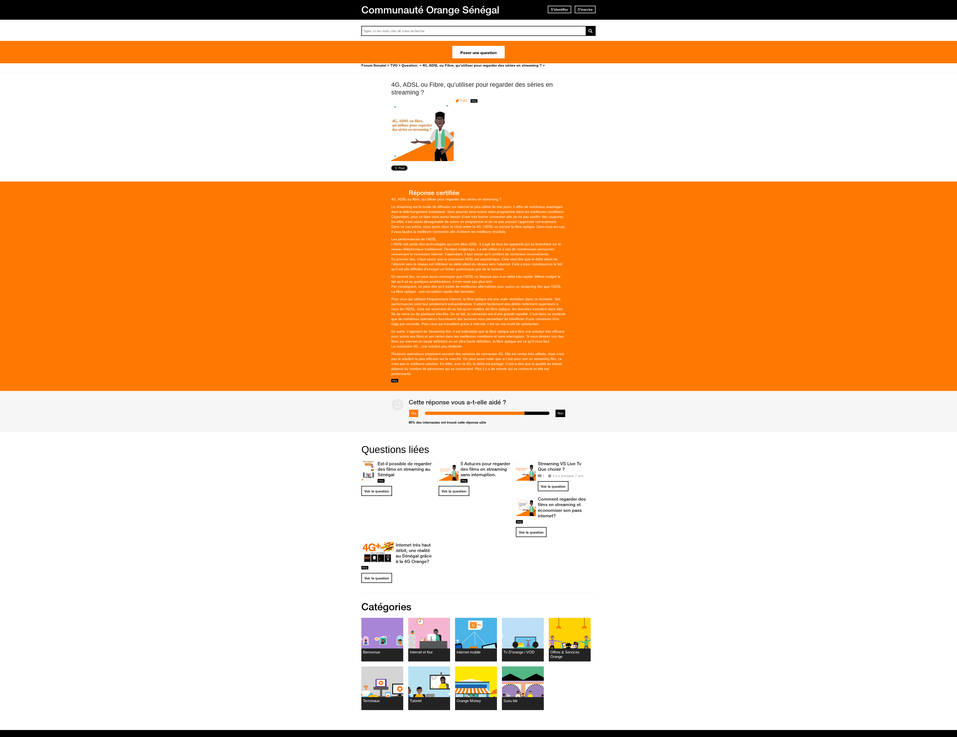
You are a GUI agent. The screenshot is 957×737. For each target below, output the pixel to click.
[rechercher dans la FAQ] (591, 31)
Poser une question (478, 52)
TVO (463, 101)
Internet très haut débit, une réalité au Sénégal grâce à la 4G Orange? (414, 553)
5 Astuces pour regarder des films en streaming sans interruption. (485, 469)
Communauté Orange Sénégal (430, 9)
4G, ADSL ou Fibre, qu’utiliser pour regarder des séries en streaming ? (472, 88)
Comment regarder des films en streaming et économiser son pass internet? (562, 507)
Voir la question (376, 491)
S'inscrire (585, 9)
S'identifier (559, 9)
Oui (413, 413)
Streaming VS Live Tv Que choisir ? (559, 466)
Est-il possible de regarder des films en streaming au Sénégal (404, 469)
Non (560, 413)
